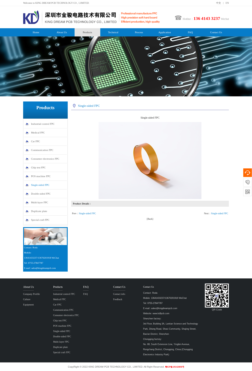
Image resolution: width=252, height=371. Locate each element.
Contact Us (216, 32)
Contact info (119, 294)
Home (36, 32)
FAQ (190, 32)
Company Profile (31, 294)
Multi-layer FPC (39, 202)
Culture (26, 299)
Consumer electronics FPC (45, 158)
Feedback (117, 299)
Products (87, 32)
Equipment (28, 304)
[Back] (150, 219)
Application (164, 32)
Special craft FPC (40, 220)
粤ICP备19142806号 (174, 367)
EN (227, 3)
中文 (218, 3)
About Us (62, 32)
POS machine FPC (41, 176)
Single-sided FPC (40, 185)
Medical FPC (38, 132)
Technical (113, 32)
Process (139, 32)
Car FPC (35, 141)
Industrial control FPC (43, 124)
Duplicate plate (39, 211)
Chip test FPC (38, 167)
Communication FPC (42, 150)
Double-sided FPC (41, 193)
